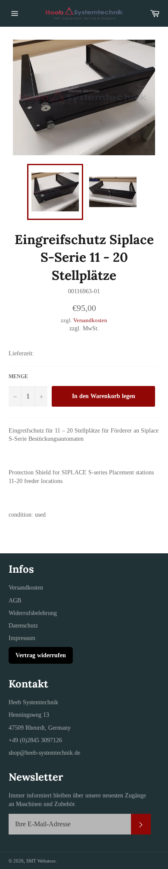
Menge (18, 376)
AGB (15, 600)
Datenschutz (23, 625)
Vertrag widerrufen (41, 655)
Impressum (22, 638)
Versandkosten (90, 320)
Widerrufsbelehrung (33, 613)
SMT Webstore (41, 860)
